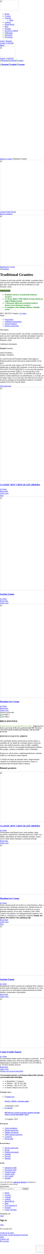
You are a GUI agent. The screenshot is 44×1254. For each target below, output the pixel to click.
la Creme (8, 159)
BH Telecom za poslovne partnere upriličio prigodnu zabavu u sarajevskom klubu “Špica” (22, 1113)
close (2, 1216)
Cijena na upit (5, 291)
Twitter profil (9, 1174)
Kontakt (8, 1154)
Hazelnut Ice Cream (7, 267)
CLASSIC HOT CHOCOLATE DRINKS (20, 484)
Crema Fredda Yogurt (8, 212)
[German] (9, 37)
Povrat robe (9, 1139)
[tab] (24, 319)
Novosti (8, 1156)
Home (2, 159)
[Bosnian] (9, 33)
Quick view (4, 493)
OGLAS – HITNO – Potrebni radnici (17, 1101)
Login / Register (11, 1210)
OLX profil (9, 1176)
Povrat (7, 1150)
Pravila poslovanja (11, 1130)
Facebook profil (10, 1170)
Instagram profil (10, 1168)
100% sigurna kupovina (13, 1135)
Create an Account (7, 1233)
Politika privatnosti (12, 1132)
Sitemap (8, 1158)
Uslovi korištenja (11, 1128)
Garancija (8, 1137)
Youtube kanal (10, 1172)
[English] (8, 35)
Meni (11, 20)
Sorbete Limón (7, 594)
